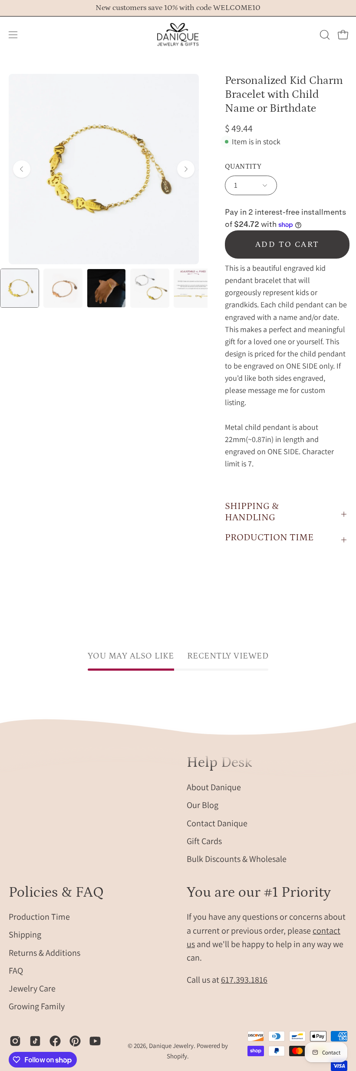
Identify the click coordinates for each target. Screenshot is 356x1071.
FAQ (16, 970)
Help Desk (219, 762)
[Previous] (21, 169)
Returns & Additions (44, 952)
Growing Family (37, 1006)
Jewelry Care (32, 988)
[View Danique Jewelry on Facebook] (55, 1041)
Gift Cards (204, 840)
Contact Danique (217, 822)
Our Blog (202, 805)
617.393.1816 (244, 979)
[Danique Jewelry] (178, 35)
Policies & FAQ (56, 892)
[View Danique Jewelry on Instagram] (15, 1041)
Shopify (177, 1056)
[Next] (185, 169)
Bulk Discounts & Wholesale (237, 859)
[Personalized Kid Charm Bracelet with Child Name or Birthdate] (19, 288)
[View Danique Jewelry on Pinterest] (75, 1041)
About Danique (214, 787)
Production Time (39, 916)
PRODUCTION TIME (269, 537)
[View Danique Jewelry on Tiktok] (35, 1041)
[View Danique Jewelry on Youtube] (95, 1041)
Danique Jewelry (171, 1045)
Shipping (25, 935)
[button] (324, 35)
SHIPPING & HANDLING (252, 512)
